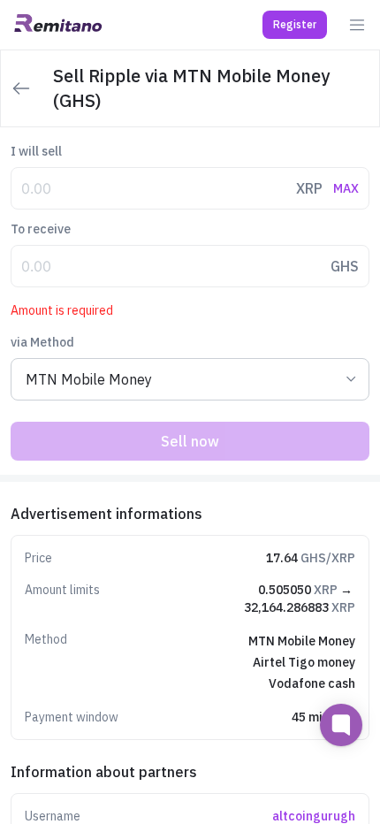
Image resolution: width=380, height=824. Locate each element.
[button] (294, 25)
